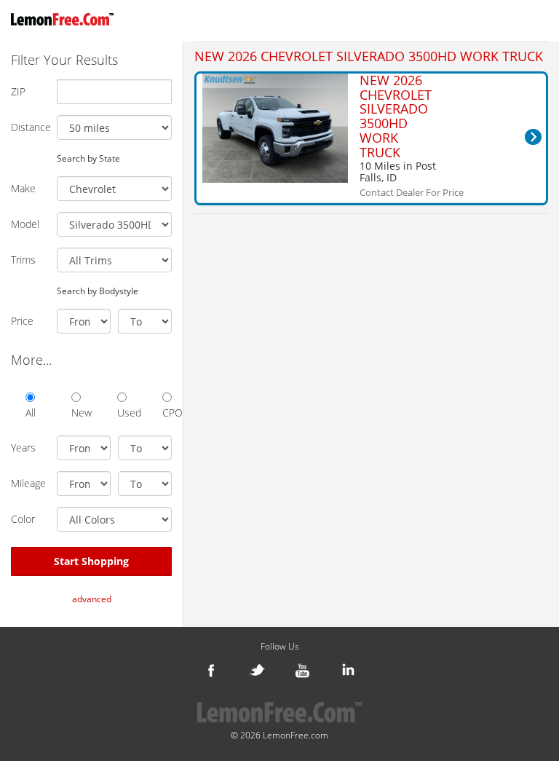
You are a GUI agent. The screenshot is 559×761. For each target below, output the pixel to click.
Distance (28, 127)
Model (25, 224)
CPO (167, 412)
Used (122, 412)
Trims (23, 260)
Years (23, 447)
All (30, 412)
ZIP (18, 91)
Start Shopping (91, 561)
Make (23, 188)
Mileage (28, 483)
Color (23, 519)
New (76, 412)
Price (22, 321)
